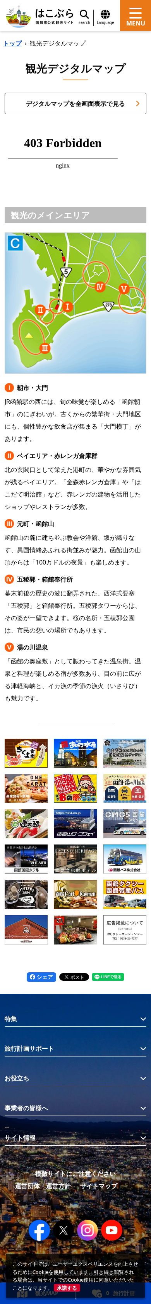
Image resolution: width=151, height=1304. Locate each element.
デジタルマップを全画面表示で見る (75, 103)
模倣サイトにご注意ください (75, 1173)
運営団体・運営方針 (43, 1186)
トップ (12, 43)
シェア (44, 976)
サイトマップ (98, 1186)
